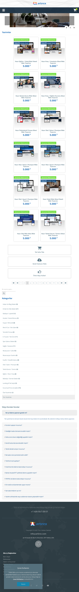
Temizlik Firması (8, 332)
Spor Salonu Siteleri (9, 341)
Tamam (23, 584)
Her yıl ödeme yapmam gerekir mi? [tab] (16, 413)
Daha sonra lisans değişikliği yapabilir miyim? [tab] (19, 437)
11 (54, 283)
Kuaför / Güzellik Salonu (11, 360)
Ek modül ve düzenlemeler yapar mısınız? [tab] (17, 485)
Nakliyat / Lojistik (9, 313)
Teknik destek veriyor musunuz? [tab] (15, 449)
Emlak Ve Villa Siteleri (10, 309)
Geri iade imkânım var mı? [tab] (13, 491)
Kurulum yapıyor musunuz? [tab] (13, 425)
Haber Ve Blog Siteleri (10, 304)
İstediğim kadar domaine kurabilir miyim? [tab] (17, 431)
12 (58, 283)
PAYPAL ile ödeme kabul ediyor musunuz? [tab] (18, 479)
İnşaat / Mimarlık (9, 323)
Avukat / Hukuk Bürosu (10, 318)
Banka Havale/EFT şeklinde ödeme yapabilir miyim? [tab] (21, 473)
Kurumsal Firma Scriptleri (12, 388)
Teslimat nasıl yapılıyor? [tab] (12, 461)
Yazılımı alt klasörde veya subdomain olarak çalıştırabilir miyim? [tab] (24, 496)
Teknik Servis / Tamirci (10, 369)
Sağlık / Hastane (9, 346)
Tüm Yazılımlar (7, 397)
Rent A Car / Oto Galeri (10, 327)
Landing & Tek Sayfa (10, 383)
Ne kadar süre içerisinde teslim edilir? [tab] (16, 455)
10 (50, 283)
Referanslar (6, 559)
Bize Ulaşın (6, 557)
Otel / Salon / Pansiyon (10, 365)
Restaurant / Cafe (9, 351)
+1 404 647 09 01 (39, 511)
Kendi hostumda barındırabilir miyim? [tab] (16, 443)
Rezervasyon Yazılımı (10, 355)
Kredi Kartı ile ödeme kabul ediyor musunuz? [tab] (18, 467)
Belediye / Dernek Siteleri (11, 378)
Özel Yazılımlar (8, 392)
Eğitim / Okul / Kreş (9, 374)
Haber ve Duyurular (9, 562)
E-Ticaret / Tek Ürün (10, 337)
